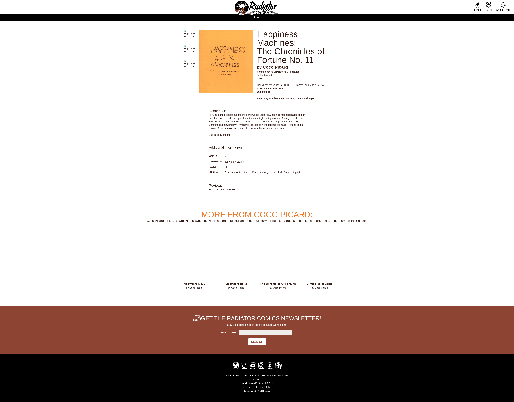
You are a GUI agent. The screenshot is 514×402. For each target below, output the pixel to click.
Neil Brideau (264, 391)
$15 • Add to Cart (194, 295)
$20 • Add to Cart (278, 295)
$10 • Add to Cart (320, 295)
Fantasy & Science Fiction (274, 98)
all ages (310, 98)
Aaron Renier (255, 383)
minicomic (296, 98)
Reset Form (463, 3)
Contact (256, 379)
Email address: (229, 333)
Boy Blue (255, 387)
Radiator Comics (257, 375)
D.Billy (269, 383)
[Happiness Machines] (226, 61)
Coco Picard (275, 67)
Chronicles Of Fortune (286, 71)
